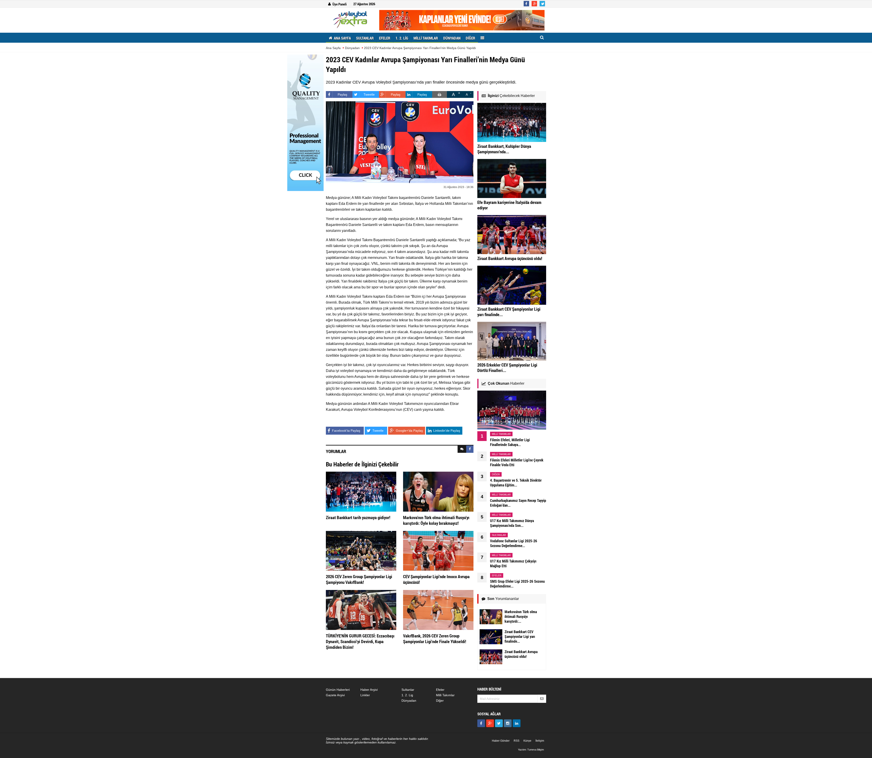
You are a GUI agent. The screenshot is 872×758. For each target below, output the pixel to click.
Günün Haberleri (338, 689)
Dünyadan (352, 48)
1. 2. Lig (407, 695)
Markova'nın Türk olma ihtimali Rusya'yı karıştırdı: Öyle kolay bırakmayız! (436, 520)
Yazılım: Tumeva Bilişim (531, 749)
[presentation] (462, 449)
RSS (516, 740)
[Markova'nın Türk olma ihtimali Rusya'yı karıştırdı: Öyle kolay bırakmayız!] (438, 491)
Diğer (440, 700)
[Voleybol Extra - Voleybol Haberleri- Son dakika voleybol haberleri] (351, 19)
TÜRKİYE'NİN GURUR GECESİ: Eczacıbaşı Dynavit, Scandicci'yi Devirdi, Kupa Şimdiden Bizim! (360, 641)
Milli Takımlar (445, 695)
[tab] (462, 449)
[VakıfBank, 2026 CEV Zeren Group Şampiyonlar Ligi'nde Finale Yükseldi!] (438, 610)
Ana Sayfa (333, 48)
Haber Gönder (501, 740)
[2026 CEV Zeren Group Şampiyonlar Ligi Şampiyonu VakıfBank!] (361, 550)
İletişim (539, 740)
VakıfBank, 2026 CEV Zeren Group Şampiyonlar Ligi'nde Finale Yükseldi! (434, 638)
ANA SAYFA (342, 38)
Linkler (365, 695)
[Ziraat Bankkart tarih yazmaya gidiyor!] (361, 491)
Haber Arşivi (369, 689)
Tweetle (369, 94)
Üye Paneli (339, 4)
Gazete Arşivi (335, 695)
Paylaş (342, 94)
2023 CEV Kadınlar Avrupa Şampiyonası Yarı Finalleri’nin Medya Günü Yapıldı (420, 48)
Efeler (440, 689)
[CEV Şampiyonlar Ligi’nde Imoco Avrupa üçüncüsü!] (438, 550)
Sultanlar (407, 689)
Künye (527, 740)
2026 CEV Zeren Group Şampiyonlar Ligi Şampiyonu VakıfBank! (359, 579)
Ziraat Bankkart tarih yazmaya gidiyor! (358, 517)
